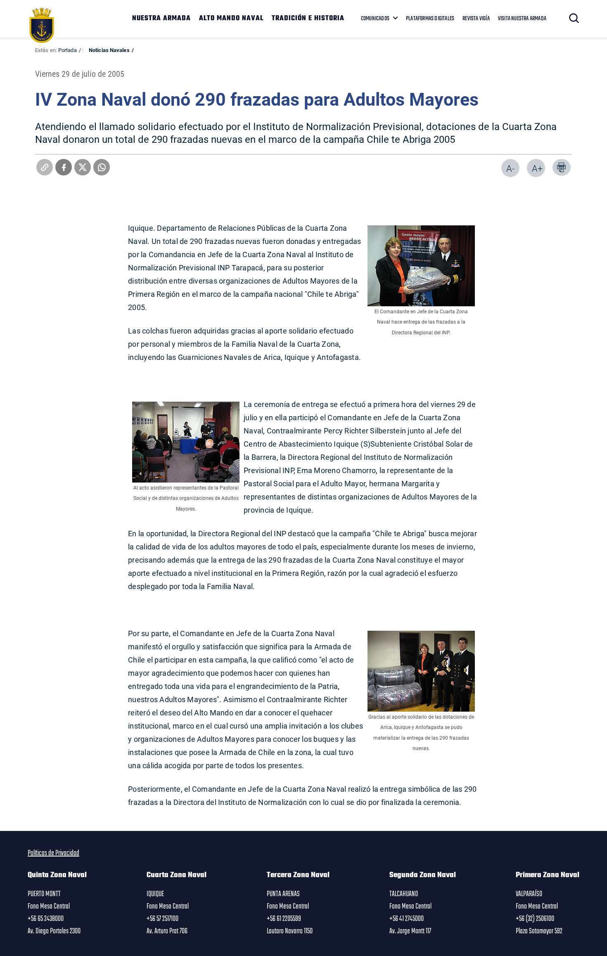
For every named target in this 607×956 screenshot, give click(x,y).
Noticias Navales (109, 50)
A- (510, 168)
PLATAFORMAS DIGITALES (430, 18)
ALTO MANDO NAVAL (231, 18)
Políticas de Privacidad (53, 853)
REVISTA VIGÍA (476, 18)
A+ (537, 168)
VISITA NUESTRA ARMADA (522, 18)
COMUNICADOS (375, 18)
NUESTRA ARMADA (161, 18)
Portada (67, 50)
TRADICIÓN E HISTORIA (308, 18)
